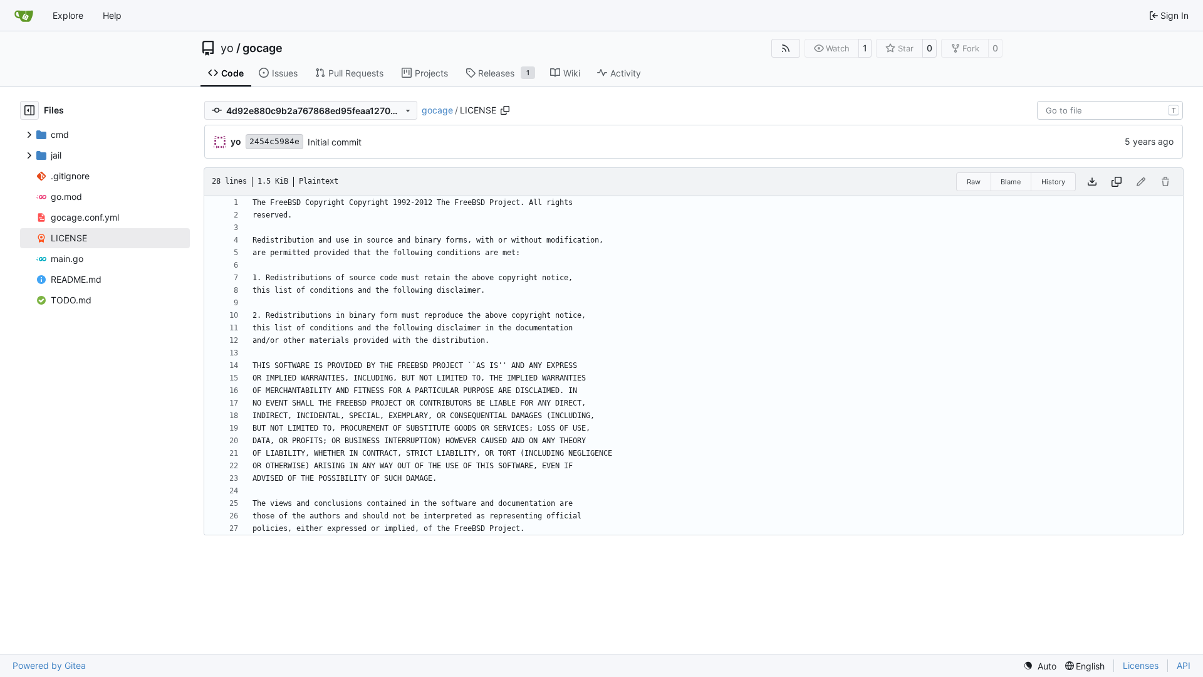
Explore (68, 15)
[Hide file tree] (29, 110)
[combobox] (1110, 110)
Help (112, 15)
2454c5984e (274, 141)
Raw (974, 181)
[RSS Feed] (785, 48)
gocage (262, 48)
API (1183, 665)
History (1053, 181)
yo (227, 48)
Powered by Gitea (49, 665)
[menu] (1039, 666)
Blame (1011, 181)
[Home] (23, 15)
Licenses (1141, 665)
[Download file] (1092, 182)
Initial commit (335, 142)
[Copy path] (505, 110)
